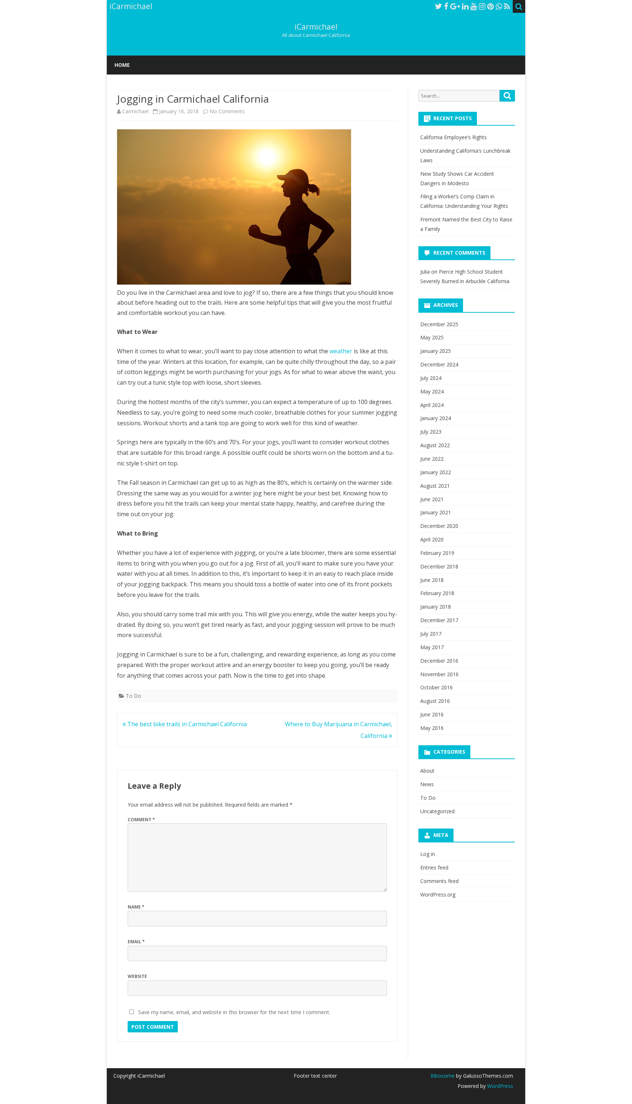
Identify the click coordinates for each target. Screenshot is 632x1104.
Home (122, 64)
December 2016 (439, 660)
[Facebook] (446, 6)
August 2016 (435, 700)
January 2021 (435, 512)
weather (341, 351)
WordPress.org (437, 894)
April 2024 (432, 404)
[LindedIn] (465, 6)
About (427, 770)
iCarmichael (316, 27)
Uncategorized (437, 811)
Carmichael (135, 111)
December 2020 (439, 525)
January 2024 (435, 418)
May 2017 (432, 647)
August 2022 (435, 445)
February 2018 (437, 593)
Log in (427, 853)
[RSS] (507, 6)
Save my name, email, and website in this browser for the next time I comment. (234, 1012)
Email (136, 942)
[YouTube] (473, 6)
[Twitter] (438, 6)
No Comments (227, 111)
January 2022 (435, 472)
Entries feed (434, 867)
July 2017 (430, 633)
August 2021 (435, 485)
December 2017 (439, 620)
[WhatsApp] (499, 6)
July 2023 (430, 431)
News (427, 784)
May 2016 (432, 727)
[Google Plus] (455, 6)
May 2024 (432, 391)
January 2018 (435, 606)
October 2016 (436, 687)
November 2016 (439, 674)
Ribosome (442, 1075)
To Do (133, 695)
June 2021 (432, 499)
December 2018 (439, 566)
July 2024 (430, 377)
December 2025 (439, 324)
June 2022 (432, 458)
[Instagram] (482, 6)
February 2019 (437, 552)
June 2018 (432, 579)
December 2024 (439, 364)
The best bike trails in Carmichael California (186, 724)
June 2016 (432, 714)
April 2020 (432, 539)
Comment (141, 819)
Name (136, 907)
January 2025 (435, 350)
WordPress (499, 1085)
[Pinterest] (490, 6)
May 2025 (432, 337)
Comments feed (439, 881)
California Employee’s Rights (453, 137)
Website (137, 976)
